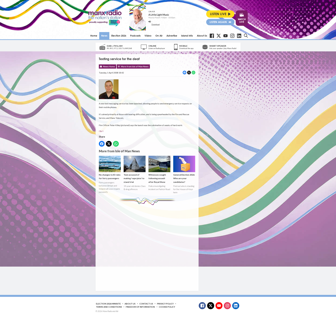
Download (156, 24)
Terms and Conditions (109, 307)
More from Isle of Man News (135, 66)
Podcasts (135, 35)
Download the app (186, 48)
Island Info (187, 35)
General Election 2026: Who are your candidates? (184, 178)
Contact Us (146, 303)
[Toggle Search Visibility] (246, 36)
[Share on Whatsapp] (193, 72)
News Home (109, 66)
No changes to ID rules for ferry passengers (109, 176)
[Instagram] (232, 36)
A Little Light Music (158, 14)
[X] (219, 36)
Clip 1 (101, 131)
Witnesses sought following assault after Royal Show (157, 178)
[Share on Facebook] (184, 72)
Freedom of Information (140, 307)
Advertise (171, 35)
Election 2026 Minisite (108, 303)
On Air (158, 35)
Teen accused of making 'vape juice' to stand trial (134, 178)
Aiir (117, 311)
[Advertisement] (148, 246)
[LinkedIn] (239, 36)
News (104, 35)
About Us (202, 35)
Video (148, 35)
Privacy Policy (165, 303)
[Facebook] (212, 36)
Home (93, 35)
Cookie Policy (167, 307)
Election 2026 (118, 35)
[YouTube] (225, 36)
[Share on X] (189, 72)
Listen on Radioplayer (156, 48)
